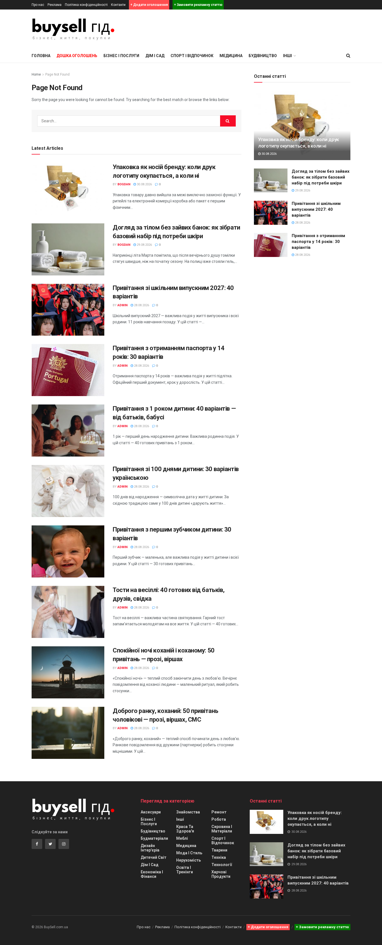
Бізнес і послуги (121, 55)
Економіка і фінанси (152, 874)
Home (36, 74)
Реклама (55, 5)
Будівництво (263, 55)
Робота (218, 819)
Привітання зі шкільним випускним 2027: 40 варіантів (316, 209)
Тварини (219, 850)
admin (122, 305)
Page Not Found (57, 74)
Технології (221, 864)
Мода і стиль (189, 853)
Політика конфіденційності (86, 5)
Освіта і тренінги (184, 869)
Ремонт (219, 812)
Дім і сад (154, 55)
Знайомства (188, 812)
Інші (180, 819)
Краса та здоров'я (185, 828)
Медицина (231, 55)
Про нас (38, 5)
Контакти (118, 5)
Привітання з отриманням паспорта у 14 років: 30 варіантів (318, 241)
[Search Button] (228, 121)
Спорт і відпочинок (192, 55)
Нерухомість (188, 860)
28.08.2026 (141, 305)
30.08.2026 (144, 184)
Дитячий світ (153, 857)
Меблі (182, 838)
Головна (41, 55)
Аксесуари (151, 812)
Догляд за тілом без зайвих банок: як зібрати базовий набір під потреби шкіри (321, 177)
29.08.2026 (144, 245)
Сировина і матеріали (221, 828)
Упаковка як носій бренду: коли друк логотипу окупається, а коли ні (314, 818)
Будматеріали (154, 838)
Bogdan (123, 184)
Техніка (218, 857)
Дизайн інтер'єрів (150, 847)
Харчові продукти (220, 874)
